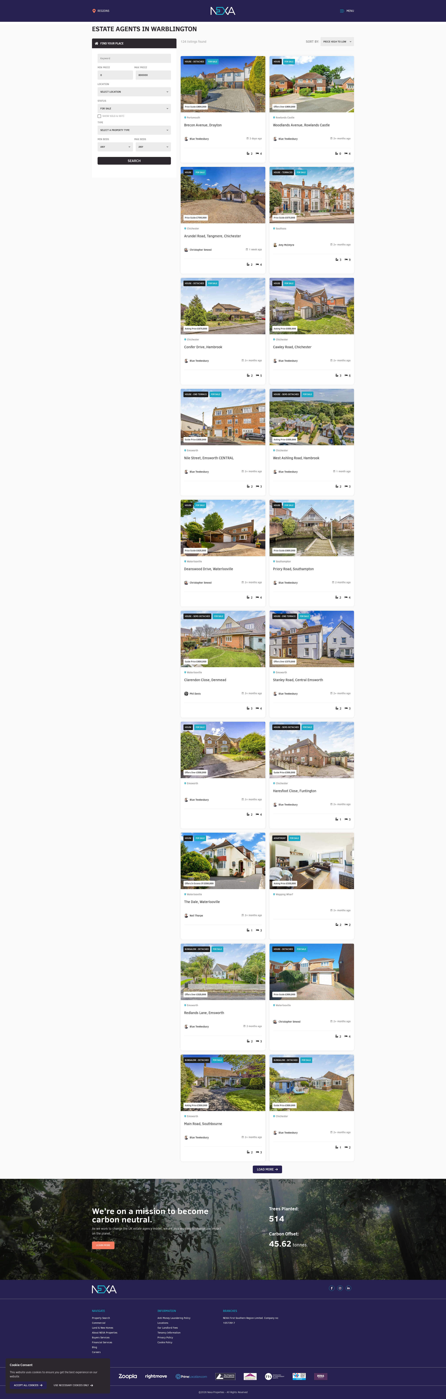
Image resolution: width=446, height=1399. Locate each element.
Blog (94, 1347)
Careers (96, 1352)
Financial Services (102, 1342)
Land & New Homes (102, 1327)
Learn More (103, 1245)
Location (103, 84)
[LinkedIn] (348, 1288)
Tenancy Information (168, 1332)
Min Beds (103, 139)
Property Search (101, 1318)
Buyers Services (101, 1337)
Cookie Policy (164, 1342)
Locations (162, 1323)
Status (102, 101)
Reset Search (134, 168)
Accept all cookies (26, 1385)
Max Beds (140, 139)
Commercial (98, 1323)
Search (134, 160)
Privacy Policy (165, 1337)
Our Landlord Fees (167, 1327)
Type (100, 122)
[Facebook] (331, 1288)
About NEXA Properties (104, 1332)
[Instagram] (340, 1288)
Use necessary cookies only (71, 1385)
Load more (265, 1169)
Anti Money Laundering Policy (173, 1318)
